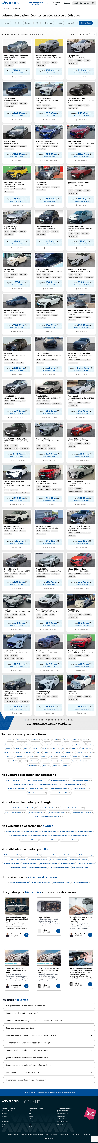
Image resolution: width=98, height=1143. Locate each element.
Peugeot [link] (3, 1113)
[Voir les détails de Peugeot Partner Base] (49, 612)
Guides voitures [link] (61, 1119)
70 (46, 720)
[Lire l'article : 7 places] (58, 931)
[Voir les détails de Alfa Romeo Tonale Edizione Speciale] (81, 186)
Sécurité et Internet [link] (50, 1134)
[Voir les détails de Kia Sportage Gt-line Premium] (81, 356)
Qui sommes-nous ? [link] (62, 1111)
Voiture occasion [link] (6, 1111)
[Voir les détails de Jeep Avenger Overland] (17, 186)
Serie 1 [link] (30, 1127)
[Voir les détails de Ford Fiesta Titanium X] (17, 653)
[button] (48, 1006)
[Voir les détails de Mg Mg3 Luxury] (81, 59)
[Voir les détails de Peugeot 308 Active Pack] (81, 271)
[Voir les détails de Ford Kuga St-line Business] (17, 695)
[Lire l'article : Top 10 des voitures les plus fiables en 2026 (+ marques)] (90, 984)
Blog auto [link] (59, 1124)
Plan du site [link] (85, 1134)
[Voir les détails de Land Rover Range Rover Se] (81, 101)
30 (42, 720)
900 (64, 720)
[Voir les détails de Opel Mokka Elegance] (17, 529)
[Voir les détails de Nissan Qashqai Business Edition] (17, 59)
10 (40, 720)
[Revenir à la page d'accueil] (10, 3)
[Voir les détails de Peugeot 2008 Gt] (17, 399)
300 (55, 720)
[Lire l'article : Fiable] (26, 935)
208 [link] (29, 1113)
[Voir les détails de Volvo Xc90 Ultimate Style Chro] (17, 442)
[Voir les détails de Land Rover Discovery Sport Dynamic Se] (17, 486)
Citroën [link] (3, 1119)
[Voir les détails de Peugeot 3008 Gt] (49, 486)
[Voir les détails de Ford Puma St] (81, 399)
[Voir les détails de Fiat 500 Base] (81, 612)
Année (60, 23)
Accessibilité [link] (76, 1134)
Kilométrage (48, 23)
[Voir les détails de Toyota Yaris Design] (49, 695)
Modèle (17, 23)
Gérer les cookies (48, 1139)
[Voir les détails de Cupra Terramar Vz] (49, 653)
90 (49, 720)
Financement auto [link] (62, 1113)
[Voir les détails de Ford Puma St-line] (17, 356)
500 (58, 720)
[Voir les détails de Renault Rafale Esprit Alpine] (49, 59)
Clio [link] (29, 1111)
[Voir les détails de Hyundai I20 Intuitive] (17, 571)
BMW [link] (2, 1124)
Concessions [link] (60, 1116)
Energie (27, 23)
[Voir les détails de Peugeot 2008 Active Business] (81, 529)
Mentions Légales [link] (12, 1134)
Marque (6, 23)
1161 (71, 720)
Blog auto (67, 3)
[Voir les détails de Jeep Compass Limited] (81, 653)
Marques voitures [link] (61, 1121)
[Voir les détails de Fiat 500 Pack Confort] (49, 230)
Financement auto (56, 3)
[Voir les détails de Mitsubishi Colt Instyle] (49, 143)
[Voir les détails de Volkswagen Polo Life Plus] (49, 313)
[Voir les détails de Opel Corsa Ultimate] (17, 313)
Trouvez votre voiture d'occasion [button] (36, 3)
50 (44, 720)
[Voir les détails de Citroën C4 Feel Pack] (49, 529)
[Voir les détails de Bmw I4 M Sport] (17, 101)
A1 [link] (29, 1124)
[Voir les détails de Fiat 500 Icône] (49, 186)
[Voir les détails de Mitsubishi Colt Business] (81, 442)
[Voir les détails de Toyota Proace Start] (81, 230)
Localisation (71, 23)
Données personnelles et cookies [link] (31, 1134)
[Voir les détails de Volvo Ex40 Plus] (49, 571)
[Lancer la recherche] (93, 3)
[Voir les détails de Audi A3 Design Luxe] (81, 486)
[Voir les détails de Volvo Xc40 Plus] (49, 399)
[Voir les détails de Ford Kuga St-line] (49, 271)
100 (52, 720)
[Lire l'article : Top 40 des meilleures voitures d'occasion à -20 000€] (26, 986)
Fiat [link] (2, 1127)
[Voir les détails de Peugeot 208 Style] (17, 230)
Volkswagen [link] (5, 1121)
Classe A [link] (31, 1121)
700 (61, 720)
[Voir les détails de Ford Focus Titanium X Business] (81, 313)
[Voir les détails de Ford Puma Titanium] (49, 101)
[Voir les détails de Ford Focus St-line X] (81, 143)
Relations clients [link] (64, 1134)
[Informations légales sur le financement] (26, 70)
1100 (67, 720)
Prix (37, 23)
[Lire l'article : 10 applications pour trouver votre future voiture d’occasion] (90, 935)
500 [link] (29, 1119)
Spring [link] (30, 1116)
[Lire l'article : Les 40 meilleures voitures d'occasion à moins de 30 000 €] (58, 986)
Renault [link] (3, 1116)
